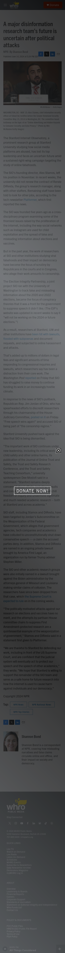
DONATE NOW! (32, 490)
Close (58, 450)
